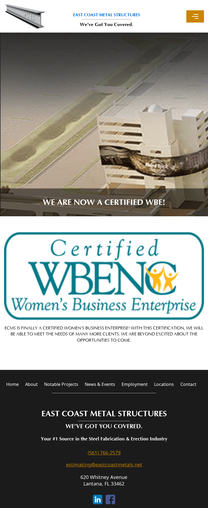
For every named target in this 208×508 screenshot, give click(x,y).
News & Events (100, 384)
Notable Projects (61, 384)
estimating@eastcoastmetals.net (104, 464)
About (31, 384)
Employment (135, 384)
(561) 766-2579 (104, 452)
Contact (188, 384)
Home (12, 384)
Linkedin (97, 499)
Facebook (110, 499)
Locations (164, 384)
